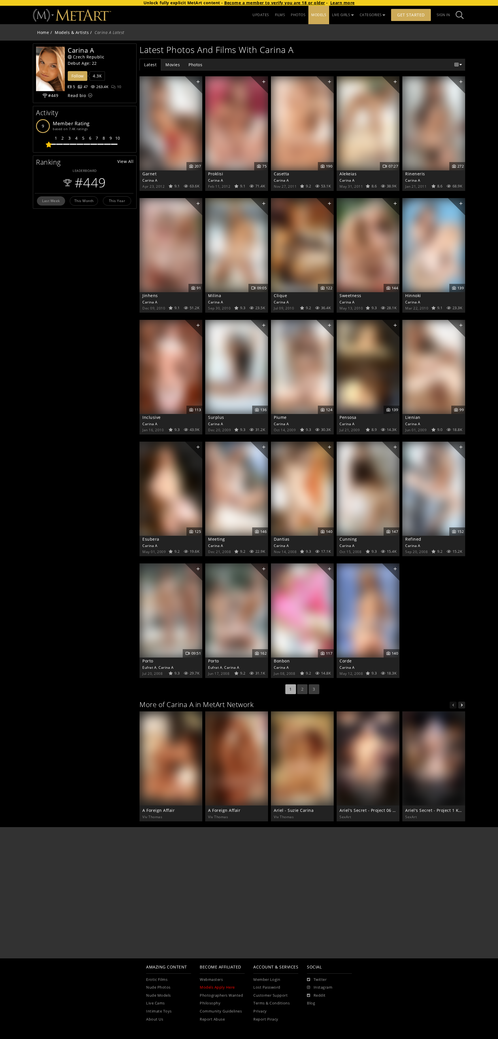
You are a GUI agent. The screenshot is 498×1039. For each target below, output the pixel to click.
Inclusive (151, 417)
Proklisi (215, 173)
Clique (280, 295)
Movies (172, 64)
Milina (214, 295)
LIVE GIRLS (341, 14)
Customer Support (270, 995)
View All (125, 161)
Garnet (149, 173)
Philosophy (210, 1003)
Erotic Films (156, 979)
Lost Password (266, 987)
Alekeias (347, 173)
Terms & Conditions (271, 1003)
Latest (150, 64)
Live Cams (155, 1003)
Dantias (282, 539)
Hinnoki (413, 295)
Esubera (150, 539)
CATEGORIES (371, 14)
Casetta (281, 173)
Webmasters (211, 979)
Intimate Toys (159, 1011)
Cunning (348, 539)
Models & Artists (72, 32)
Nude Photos (158, 987)
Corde (345, 661)
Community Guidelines (221, 1011)
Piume (280, 417)
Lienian (412, 417)
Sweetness (350, 295)
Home (43, 32)
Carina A (149, 180)
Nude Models (158, 995)
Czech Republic (89, 57)
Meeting (216, 539)
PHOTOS (298, 14)
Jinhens (150, 295)
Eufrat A (149, 667)
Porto (147, 661)
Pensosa (347, 417)
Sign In (443, 14)
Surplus (216, 417)
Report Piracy (265, 1019)
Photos (195, 64)
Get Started (411, 15)
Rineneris (415, 173)
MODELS (318, 14)
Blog (311, 1003)
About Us (154, 1019)
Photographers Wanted (221, 995)
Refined (413, 539)
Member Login (266, 979)
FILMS (280, 14)
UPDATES (260, 14)
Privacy (260, 1011)
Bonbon (282, 661)
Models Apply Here (217, 987)
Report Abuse (212, 1019)
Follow (77, 76)
